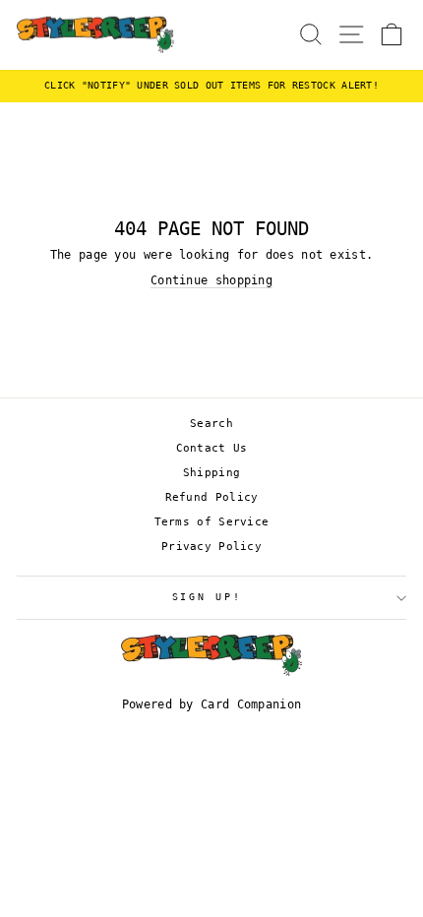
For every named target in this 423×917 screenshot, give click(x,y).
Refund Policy (212, 497)
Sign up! (207, 596)
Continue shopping (211, 280)
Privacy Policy (211, 546)
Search (211, 423)
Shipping (211, 472)
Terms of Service (212, 522)
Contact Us (212, 448)
